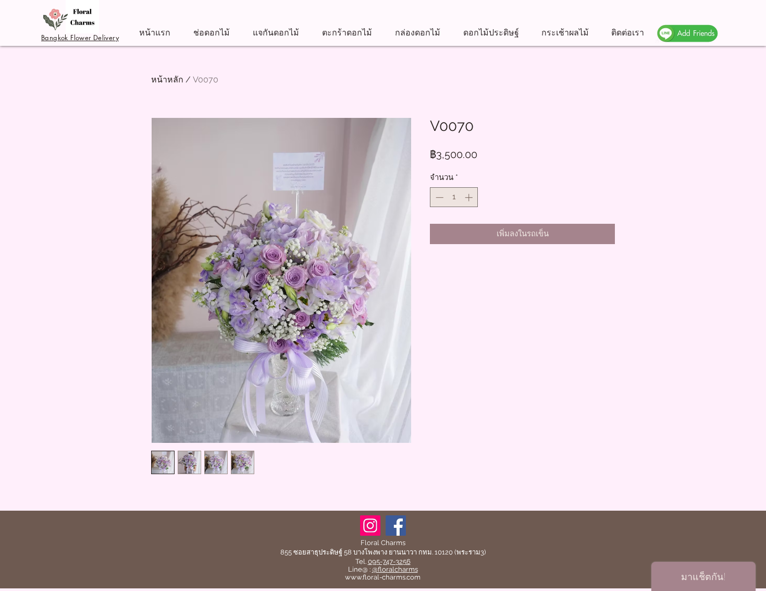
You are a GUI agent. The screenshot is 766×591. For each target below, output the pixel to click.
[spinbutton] (454, 197)
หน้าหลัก (167, 80)
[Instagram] (370, 525)
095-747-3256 (389, 561)
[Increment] (470, 197)
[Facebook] (396, 525)
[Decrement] (438, 197)
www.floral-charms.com (383, 577)
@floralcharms (395, 569)
